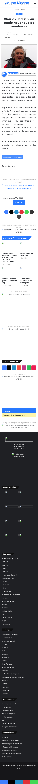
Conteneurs (6, 651)
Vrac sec (5, 693)
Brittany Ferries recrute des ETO (19, 326)
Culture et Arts (7, 591)
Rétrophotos (6, 690)
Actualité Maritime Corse (10, 634)
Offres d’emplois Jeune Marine (12, 744)
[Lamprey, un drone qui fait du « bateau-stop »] (10, 272)
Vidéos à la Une (7, 617)
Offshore (4, 680)
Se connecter (6, 707)
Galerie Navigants (8, 601)
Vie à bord (5, 621)
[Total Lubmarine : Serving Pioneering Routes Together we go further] (19, 426)
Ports (3, 614)
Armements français (8, 641)
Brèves (22, 9)
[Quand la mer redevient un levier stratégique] (28, 272)
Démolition (5, 657)
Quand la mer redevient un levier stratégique (27, 281)
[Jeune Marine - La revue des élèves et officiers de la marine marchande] (17, 3)
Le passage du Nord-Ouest (12, 157)
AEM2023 (5, 568)
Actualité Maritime (8, 578)
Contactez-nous (7, 717)
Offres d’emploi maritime (10, 747)
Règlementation (7, 611)
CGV (3, 720)
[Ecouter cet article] (4, 74)
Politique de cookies (8, 723)
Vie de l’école (6, 624)
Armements (5, 585)
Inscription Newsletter (9, 727)
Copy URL (19, 202)
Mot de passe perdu (8, 714)
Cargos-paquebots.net (9, 575)
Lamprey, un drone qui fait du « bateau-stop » (10, 281)
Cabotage (5, 647)
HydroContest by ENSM (10, 558)
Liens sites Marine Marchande (12, 753)
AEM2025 (5, 562)
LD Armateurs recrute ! (19, 292)
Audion (34, 76)
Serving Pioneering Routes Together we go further (19, 423)
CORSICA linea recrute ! (19, 374)
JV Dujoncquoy (16, 35)
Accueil (16, 9)
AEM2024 (5, 565)
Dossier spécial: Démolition (11, 595)
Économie (5, 598)
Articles (4, 644)
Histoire (4, 604)
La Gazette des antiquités (10, 674)
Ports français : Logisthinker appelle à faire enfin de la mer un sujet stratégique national (10, 257)
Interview (5, 608)
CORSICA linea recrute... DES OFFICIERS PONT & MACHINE (19, 226)
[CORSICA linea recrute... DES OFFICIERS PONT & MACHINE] (19, 231)
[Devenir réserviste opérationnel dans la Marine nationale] (19, 187)
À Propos (5, 737)
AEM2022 (5, 572)
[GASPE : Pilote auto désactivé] (28, 247)
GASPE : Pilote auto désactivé (27, 254)
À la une (4, 581)
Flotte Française (7, 664)
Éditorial (4, 661)
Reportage (5, 687)
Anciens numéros (7, 638)
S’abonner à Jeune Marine (10, 704)
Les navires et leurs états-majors (13, 677)
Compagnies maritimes (9, 750)
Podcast (4, 684)
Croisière (5, 654)
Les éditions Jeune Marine (10, 740)
